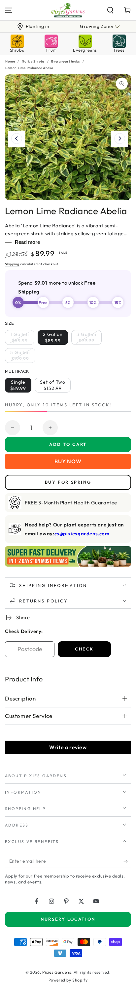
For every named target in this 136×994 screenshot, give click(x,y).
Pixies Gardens (56, 972)
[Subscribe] (127, 861)
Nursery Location (68, 919)
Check (84, 648)
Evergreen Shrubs (65, 61)
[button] (110, 10)
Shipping (12, 264)
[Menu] (8, 10)
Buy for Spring (68, 482)
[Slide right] (119, 139)
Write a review (67, 747)
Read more (27, 242)
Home (10, 61)
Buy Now (68, 461)
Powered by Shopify (68, 980)
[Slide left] (16, 139)
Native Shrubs (33, 61)
